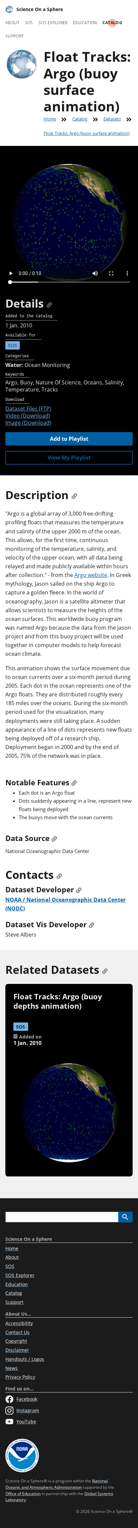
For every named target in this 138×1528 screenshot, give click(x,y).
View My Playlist (69, 457)
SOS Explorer (53, 22)
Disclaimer (17, 1350)
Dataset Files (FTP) (28, 408)
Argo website (90, 575)
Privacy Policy (20, 1377)
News (11, 1368)
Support (14, 36)
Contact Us (17, 1332)
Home (50, 119)
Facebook (26, 1399)
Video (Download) (27, 415)
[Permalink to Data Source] (54, 838)
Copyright (16, 1341)
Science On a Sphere (39, 9)
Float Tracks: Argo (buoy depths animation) (57, 1001)
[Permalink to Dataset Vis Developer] (91, 924)
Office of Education (23, 1493)
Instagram (27, 1410)
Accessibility (19, 1323)
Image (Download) (28, 422)
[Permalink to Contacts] (59, 874)
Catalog (112, 22)
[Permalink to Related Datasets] (105, 969)
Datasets (112, 119)
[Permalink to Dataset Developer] (78, 889)
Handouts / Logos (24, 1359)
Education (85, 22)
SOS (29, 22)
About (12, 22)
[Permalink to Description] (74, 495)
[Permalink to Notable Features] (74, 782)
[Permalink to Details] (49, 303)
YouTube (26, 1421)
